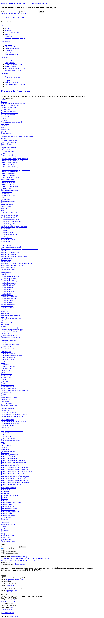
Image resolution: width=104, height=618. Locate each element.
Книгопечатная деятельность (15, 68)
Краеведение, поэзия (8, 269)
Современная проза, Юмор (10, 423)
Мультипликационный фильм (11, 328)
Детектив (4, 153)
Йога (2, 243)
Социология (5, 427)
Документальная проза (9, 195)
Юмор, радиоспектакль (9, 535)
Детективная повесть (8, 181)
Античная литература (8, 114)
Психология (5, 364)
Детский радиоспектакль (9, 190)
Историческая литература (10, 216)
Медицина (4, 311)
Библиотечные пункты (13, 70)
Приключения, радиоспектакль (11, 355)
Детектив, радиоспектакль (10, 177)
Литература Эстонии (8, 300)
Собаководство (6, 410)
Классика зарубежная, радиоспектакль (14, 256)
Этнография (5, 530)
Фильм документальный (9, 495)
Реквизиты (8, 50)
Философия (5, 493)
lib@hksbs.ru (10, 580)
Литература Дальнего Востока (11, 282)
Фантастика (5, 453)
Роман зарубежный (7, 387)
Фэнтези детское (6, 504)
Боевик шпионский (7, 129)
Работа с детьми (10, 66)
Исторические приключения (11, 221)
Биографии (5, 124)
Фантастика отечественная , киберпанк (14, 467)
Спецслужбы (5, 432)
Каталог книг (9, 34)
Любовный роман (7, 306)
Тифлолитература (7, 445)
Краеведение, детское (8, 267)
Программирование (8, 361)
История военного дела (9, 234)
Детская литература (7, 184)
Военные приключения (9, 140)
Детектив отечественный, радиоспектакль (15, 170)
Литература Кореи (7, 289)
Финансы (4, 497)
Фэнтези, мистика (7, 513)
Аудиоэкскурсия (6, 120)
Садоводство (5, 399)
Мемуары (4, 317)
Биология (4, 126)
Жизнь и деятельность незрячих (12, 203)
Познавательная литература (10, 337)
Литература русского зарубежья (12, 293)
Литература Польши (8, 291)
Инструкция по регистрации (15, 84)
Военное (4, 138)
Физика (3, 486)
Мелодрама (5, 313)
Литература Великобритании (11, 276)
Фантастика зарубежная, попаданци (13, 462)
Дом (2, 197)
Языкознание (5, 543)
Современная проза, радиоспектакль (13, 421)
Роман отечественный (8, 388)
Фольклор (4, 499)
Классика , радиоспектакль (10, 252)
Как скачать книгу (11, 79)
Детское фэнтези (6, 192)
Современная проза (7, 420)
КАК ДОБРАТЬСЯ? (8, 602)
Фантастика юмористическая (11, 484)
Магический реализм (8, 307)
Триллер (4, 447)
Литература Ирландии (8, 284)
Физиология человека (8, 488)
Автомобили (5, 109)
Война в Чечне (6, 146)
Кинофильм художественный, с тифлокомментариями (19, 249)
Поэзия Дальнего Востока (10, 344)
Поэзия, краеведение (8, 348)
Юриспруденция (6, 539)
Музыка (3, 326)
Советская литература (8, 412)
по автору (23, 557)
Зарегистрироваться (19, 13)
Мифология (5, 324)
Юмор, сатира (5, 537)
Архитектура (5, 116)
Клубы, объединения (12, 61)
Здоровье (4, 208)
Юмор (3, 534)
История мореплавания (9, 236)
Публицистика (6, 368)
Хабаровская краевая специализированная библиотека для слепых (24, 3)
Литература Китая (7, 287)
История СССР (6, 241)
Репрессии (4, 381)
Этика (3, 528)
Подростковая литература (10, 335)
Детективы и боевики (8, 183)
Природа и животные (8, 357)
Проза (3, 363)
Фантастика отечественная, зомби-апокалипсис (17, 475)
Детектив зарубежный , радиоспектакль (14, 159)
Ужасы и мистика (7, 449)
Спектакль (4, 429)
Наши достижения (11, 54)
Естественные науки (8, 201)
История (4, 230)
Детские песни (6, 188)
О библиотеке (5, 41)
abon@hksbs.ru (11, 585)
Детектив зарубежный (8, 157)
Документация (10, 46)
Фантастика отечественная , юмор (12, 473)
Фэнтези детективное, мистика (11, 502)
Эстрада (3, 526)
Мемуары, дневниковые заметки (12, 319)
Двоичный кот (15, 616)
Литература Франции (8, 298)
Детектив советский (8, 173)
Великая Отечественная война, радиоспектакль (17, 137)
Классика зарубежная (8, 254)
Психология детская (8, 366)
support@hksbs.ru (12, 591)
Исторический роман (8, 225)
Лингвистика (5, 274)
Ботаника (4, 131)
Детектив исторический (9, 164)
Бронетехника (6, 133)
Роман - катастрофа (7, 385)
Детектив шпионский (8, 175)
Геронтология (5, 149)
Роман (3, 383)
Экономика (5, 523)
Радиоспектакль (6, 374)
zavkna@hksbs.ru (11, 600)
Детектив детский (7, 155)
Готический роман (7, 151)
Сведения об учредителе (13, 48)
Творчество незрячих (8, 438)
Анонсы (8, 29)
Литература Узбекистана (9, 296)
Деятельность (5, 57)
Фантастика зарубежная (9, 458)
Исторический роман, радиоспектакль (14, 227)
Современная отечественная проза (13, 418)
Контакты (8, 36)
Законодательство (7, 205)
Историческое (5, 228)
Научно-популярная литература (12, 330)
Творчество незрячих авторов (11, 440)
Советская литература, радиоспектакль (14, 414)
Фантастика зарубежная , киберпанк (13, 460)
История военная (7, 232)
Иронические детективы (9, 212)
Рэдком (11, 607)
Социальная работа (7, 425)
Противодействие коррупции (15, 38)
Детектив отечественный (9, 168)
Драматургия (5, 199)
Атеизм (3, 118)
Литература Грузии (7, 280)
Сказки (3, 407)
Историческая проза (8, 217)
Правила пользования (12, 77)
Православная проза (8, 350)
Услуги (7, 81)
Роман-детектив (6, 392)
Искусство (4, 214)
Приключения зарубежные (10, 353)
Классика (4, 251)
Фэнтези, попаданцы (8, 515)
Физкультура (5, 489)
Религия (3, 379)
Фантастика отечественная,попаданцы (14, 480)
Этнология (4, 532)
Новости (8, 30)
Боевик (3, 127)
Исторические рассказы (9, 223)
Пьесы (3, 372)
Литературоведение (8, 304)
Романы (3, 394)
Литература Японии (8, 302)
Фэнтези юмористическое (10, 512)
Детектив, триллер (7, 179)
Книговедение (6, 260)
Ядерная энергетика (8, 541)
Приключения (6, 352)
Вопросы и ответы (11, 82)
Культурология (6, 273)
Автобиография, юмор (8, 107)
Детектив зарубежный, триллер (12, 160)
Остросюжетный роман (9, 331)
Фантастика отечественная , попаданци (14, 469)
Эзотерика (4, 519)
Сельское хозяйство (7, 403)
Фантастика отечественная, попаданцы (14, 478)
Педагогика (5, 333)
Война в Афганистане (8, 142)
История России (6, 238)
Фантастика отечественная (10, 466)
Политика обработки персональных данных (8, 610)
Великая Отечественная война (11, 135)
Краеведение (5, 262)
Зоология (4, 210)
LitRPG (3, 100)
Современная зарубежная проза (12, 416)
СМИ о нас (9, 52)
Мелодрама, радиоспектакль (10, 315)
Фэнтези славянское (8, 510)
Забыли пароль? (6, 13)
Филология (5, 491)
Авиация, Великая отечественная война (15, 103)
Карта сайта (19, 580)
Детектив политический (9, 171)
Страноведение (6, 436)
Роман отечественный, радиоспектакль (14, 390)
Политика (4, 339)
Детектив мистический (9, 166)
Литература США (7, 295)
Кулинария (4, 271)
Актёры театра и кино (8, 111)
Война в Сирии (6, 144)
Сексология (5, 401)
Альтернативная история (9, 113)
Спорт (3, 434)
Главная (3, 25)
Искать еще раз (20, 564)
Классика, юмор (6, 258)
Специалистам (10, 63)
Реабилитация (6, 377)
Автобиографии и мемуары (10, 105)
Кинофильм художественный (11, 247)
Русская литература (7, 396)
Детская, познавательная (9, 186)
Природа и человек (7, 359)
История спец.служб (8, 239)
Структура (8, 45)
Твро (2, 442)
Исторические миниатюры (10, 219)
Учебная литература (8, 451)
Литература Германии (8, 278)
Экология (4, 521)
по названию (15, 557)
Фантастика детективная (9, 455)
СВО (6, 86)
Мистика (4, 320)
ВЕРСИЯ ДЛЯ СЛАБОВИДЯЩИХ (13, 17)
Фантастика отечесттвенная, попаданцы (15, 482)
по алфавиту (15, 555)
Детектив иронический (9, 162)
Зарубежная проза (7, 206)
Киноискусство (6, 245)
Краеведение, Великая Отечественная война (16, 263)
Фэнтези (4, 500)
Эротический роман (8, 524)
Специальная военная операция (12, 431)
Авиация (4, 102)
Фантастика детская (8, 456)
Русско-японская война (9, 398)
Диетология (5, 194)
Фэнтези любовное (7, 506)
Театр (3, 444)
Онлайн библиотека (12, 32)
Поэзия (3, 342)
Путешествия (5, 370)
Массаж (3, 309)
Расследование (6, 375)
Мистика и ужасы (7, 322)
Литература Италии (8, 285)
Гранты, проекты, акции (13, 64)
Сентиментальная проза (9, 405)
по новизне (24, 555)
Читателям (4, 73)
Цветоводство (6, 517)
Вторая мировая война (8, 148)
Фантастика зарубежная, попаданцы (13, 464)
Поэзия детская (6, 346)
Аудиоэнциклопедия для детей (11, 122)
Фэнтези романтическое (9, 508)
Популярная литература (9, 341)
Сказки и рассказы (7, 409)
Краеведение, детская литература (12, 265)
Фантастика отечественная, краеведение (15, 477)
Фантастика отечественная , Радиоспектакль (16, 471)
